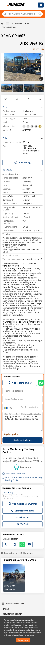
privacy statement (18, 635)
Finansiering (24, 162)
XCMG (27, 23)
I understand (23, 640)
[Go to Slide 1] (6, 88)
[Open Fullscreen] (41, 79)
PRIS (4, 138)
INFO (4, 107)
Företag (5, 609)
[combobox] (22, 142)
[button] (22, 67)
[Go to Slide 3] (29, 88)
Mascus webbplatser (15, 604)
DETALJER (7, 170)
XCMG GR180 (9, 27)
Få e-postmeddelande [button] (16, 473)
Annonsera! (41, 5)
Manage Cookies (35, 632)
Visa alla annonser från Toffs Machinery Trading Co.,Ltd (23, 479)
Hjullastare (17, 23)
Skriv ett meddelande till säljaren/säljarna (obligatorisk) (22, 414)
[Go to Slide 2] (18, 88)
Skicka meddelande (23, 440)
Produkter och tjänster (12, 614)
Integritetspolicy (10, 434)
